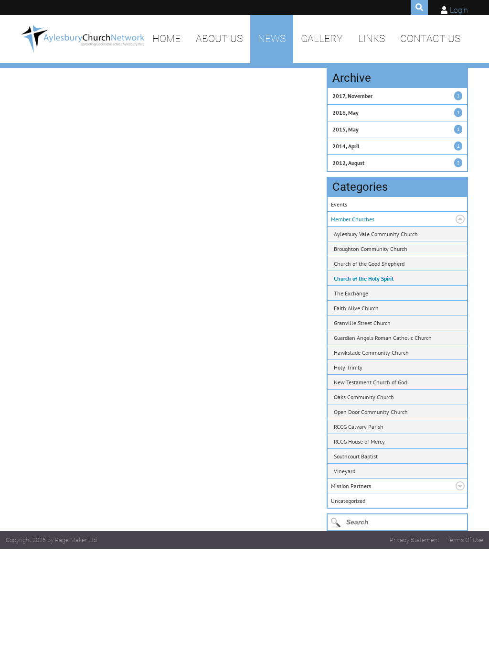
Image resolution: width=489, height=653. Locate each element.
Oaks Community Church (364, 397)
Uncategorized (348, 500)
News (272, 38)
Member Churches (352, 219)
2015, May (345, 129)
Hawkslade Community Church (371, 352)
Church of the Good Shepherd (369, 263)
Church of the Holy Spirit (363, 278)
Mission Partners (351, 486)
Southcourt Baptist (356, 456)
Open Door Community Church (371, 411)
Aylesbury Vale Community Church (376, 234)
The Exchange (351, 293)
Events (339, 204)
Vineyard (344, 471)
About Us (219, 38)
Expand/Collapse (460, 219)
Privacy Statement (414, 540)
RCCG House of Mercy (359, 441)
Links (371, 38)
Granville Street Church (362, 322)
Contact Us (430, 38)
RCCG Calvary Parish (358, 426)
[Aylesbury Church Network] (82, 39)
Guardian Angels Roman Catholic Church (383, 337)
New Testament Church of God (370, 382)
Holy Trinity (348, 367)
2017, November (352, 95)
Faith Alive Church (356, 308)
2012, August (348, 162)
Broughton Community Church (370, 248)
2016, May (345, 112)
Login (459, 10)
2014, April (346, 146)
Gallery (322, 38)
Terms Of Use (464, 540)
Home (166, 38)
